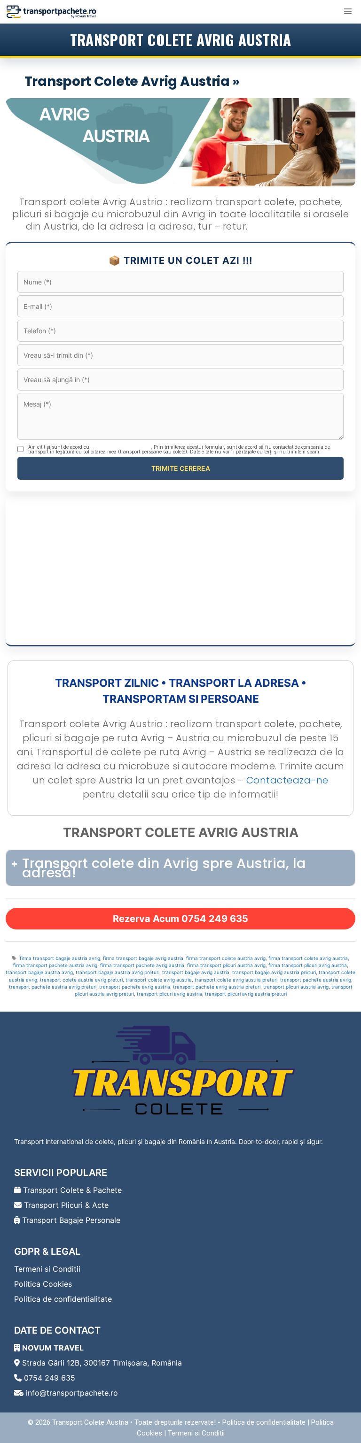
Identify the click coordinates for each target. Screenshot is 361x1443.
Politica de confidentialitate (63, 1299)
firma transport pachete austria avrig (55, 965)
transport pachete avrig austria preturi (216, 987)
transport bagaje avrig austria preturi (274, 972)
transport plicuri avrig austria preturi (246, 994)
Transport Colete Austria (90, 1422)
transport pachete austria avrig (315, 979)
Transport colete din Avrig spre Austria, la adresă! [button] (164, 868)
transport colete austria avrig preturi (81, 979)
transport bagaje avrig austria (195, 972)
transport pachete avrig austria (134, 987)
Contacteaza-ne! (292, 226)
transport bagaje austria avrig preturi (117, 972)
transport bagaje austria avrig (39, 972)
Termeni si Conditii (47, 1269)
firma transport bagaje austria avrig (60, 958)
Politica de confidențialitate (121, 447)
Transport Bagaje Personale (70, 1220)
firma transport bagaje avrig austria (143, 958)
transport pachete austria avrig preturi (52, 987)
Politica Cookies (43, 1284)
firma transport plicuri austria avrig (226, 965)
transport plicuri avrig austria (169, 994)
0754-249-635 (290, 81)
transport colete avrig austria (159, 979)
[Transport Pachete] (51, 11)
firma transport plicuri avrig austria (307, 965)
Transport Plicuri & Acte (65, 1205)
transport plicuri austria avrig (296, 987)
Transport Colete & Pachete (71, 1190)
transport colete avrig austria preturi (236, 979)
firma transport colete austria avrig (226, 958)
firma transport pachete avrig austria (142, 965)
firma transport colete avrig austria (308, 958)
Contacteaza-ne (287, 780)
